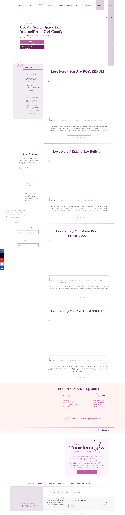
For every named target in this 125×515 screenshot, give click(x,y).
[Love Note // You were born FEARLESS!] (78, 258)
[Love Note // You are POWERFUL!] (78, 98)
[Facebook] (2, 251)
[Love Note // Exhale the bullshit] (78, 178)
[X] (2, 255)
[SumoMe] (2, 268)
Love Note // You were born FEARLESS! (77, 234)
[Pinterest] (2, 260)
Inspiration (66, 120)
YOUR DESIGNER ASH (94, 513)
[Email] (2, 264)
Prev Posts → (103, 430)
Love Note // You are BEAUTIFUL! (77, 311)
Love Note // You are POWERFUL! (77, 72)
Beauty (64, 280)
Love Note (90, 120)
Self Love (103, 120)
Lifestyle (79, 120)
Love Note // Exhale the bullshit (77, 151)
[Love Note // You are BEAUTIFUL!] (78, 337)
